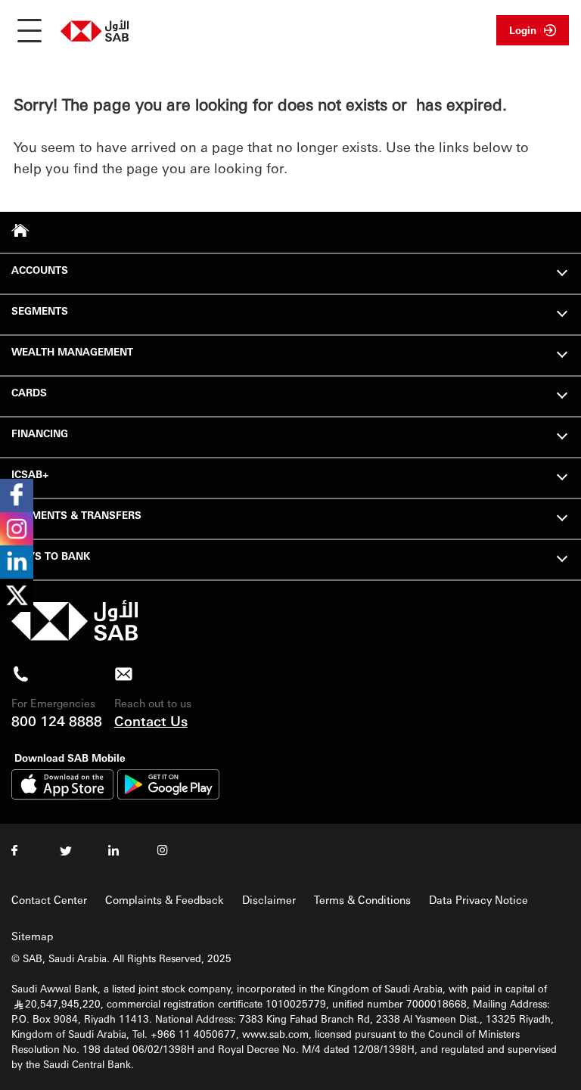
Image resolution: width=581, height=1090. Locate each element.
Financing (39, 433)
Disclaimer (269, 899)
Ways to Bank (50, 555)
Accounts (39, 269)
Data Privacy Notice (478, 899)
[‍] (74, 636)
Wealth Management (72, 351)
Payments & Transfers (76, 514)
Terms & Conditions (362, 899)
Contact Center (49, 899)
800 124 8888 (56, 720)
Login (522, 29)
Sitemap (32, 935)
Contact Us (151, 720)
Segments (39, 310)
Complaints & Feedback (164, 899)
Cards (29, 392)
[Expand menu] (562, 271)
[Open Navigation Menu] (29, 30)
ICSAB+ (30, 473)
